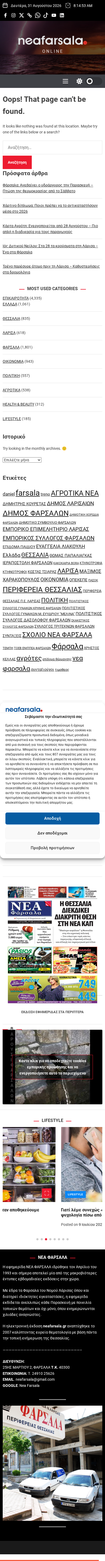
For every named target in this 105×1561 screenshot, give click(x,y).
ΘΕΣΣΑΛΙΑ (11, 318)
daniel (9, 494)
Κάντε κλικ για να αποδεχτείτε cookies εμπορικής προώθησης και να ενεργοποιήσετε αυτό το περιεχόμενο (52, 1066)
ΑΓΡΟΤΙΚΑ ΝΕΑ (75, 493)
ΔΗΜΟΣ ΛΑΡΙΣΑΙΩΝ (70, 503)
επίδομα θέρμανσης (57, 659)
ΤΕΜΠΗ (8, 648)
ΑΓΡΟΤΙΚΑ (11, 390)
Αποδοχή (52, 818)
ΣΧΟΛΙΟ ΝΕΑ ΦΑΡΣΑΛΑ (57, 635)
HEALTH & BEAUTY (18, 404)
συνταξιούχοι (42, 669)
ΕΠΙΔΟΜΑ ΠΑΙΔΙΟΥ (19, 547)
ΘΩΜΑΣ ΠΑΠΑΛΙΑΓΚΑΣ (71, 555)
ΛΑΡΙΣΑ (9, 333)
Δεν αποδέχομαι (52, 833)
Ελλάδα (11, 555)
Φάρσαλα (67, 646)
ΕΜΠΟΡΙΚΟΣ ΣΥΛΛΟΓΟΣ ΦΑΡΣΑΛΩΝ (48, 538)
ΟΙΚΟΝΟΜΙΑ (13, 361)
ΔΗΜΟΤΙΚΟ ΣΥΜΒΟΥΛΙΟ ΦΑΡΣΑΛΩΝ (47, 523)
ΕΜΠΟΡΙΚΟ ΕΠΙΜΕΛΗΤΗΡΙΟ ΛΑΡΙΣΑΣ (46, 529)
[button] (11, 1189)
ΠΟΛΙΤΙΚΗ (11, 375)
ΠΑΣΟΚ (93, 580)
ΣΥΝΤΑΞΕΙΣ (12, 636)
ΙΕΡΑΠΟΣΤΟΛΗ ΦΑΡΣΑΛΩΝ (27, 562)
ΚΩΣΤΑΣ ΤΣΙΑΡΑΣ (42, 572)
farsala (28, 492)
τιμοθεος (62, 670)
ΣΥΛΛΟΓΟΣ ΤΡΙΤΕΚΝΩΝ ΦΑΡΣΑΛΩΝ (64, 626)
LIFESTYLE (12, 419)
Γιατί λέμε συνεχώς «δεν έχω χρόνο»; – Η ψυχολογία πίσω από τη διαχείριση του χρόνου (48, 1212)
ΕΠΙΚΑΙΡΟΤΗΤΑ (16, 298)
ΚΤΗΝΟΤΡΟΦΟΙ (15, 572)
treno (45, 494)
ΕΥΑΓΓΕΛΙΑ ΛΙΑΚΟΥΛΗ (60, 546)
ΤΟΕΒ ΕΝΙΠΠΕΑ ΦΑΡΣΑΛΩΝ (32, 648)
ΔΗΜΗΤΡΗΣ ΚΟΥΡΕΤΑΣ (24, 503)
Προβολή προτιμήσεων (52, 847)
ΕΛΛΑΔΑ (10, 304)
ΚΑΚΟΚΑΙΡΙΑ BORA (66, 563)
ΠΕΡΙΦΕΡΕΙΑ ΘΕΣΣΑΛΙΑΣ (42, 589)
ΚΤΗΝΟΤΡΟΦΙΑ (91, 563)
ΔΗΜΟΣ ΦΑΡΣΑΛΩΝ (36, 513)
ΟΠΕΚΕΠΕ (78, 580)
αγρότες (29, 658)
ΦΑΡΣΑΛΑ (11, 347)
